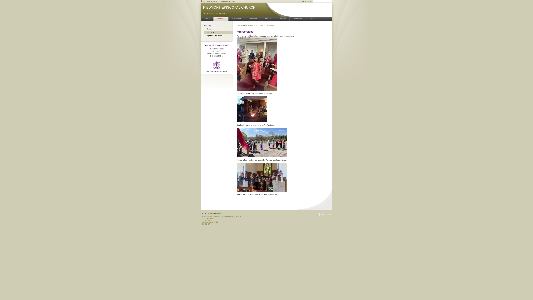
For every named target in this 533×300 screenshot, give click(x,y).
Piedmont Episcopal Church (229, 7)
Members (297, 19)
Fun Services (270, 25)
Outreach (253, 19)
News (312, 19)
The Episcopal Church (210, 1)
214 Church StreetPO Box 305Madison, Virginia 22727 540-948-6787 (216, 50)
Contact (282, 19)
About (207, 19)
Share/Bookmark (215, 213)
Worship (221, 19)
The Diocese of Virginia (227, 1)
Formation (236, 19)
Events (268, 19)
